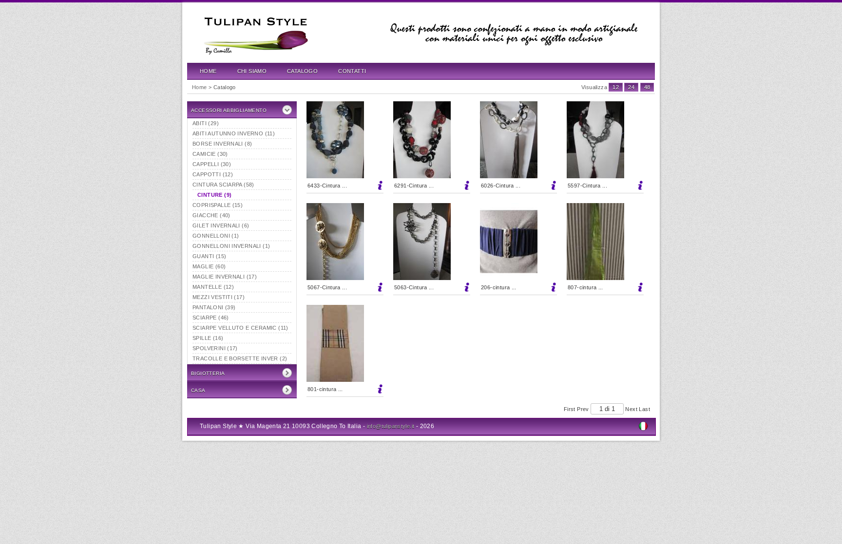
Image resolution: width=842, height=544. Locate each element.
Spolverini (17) (215, 348)
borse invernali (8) (222, 144)
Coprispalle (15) (217, 205)
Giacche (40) (211, 215)
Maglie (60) (209, 266)
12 (615, 87)
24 (631, 87)
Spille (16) (207, 338)
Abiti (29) (205, 123)
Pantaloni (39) (213, 307)
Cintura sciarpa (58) (223, 185)
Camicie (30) (210, 154)
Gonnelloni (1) (215, 236)
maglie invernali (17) (224, 277)
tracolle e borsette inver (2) (239, 358)
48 (647, 87)
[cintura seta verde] (605, 241)
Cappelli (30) (211, 164)
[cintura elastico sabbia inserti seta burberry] (344, 343)
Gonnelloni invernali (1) (231, 246)
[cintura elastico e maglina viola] (518, 241)
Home (208, 71)
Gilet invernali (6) (220, 225)
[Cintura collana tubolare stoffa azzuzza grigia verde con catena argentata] (344, 139)
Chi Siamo (252, 71)
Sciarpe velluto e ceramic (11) (240, 328)
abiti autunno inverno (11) (233, 133)
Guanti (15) (209, 256)
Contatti (352, 71)
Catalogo (302, 71)
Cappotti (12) (212, 174)
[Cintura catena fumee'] (431, 241)
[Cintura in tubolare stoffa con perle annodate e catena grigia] (605, 139)
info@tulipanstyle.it (391, 426)
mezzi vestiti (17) (218, 297)
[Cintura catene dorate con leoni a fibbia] (344, 241)
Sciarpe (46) (210, 317)
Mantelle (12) (213, 287)
